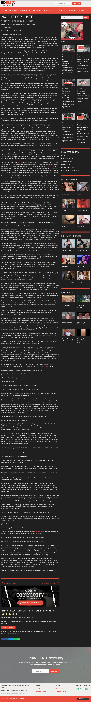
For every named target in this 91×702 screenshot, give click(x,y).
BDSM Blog (82, 10)
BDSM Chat (63, 10)
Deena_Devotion (82, 210)
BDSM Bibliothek (6, 24)
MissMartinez (66, 250)
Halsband (7, 541)
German (81, 698)
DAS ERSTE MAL (66, 164)
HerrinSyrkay (81, 283)
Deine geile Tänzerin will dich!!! (81, 341)
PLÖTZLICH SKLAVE (67, 158)
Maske (20, 162)
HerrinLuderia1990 (68, 283)
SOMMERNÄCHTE (66, 161)
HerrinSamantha (82, 250)
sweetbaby (66, 194)
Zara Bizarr (80, 267)
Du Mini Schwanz (67, 322)
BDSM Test (72, 10)
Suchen (86, 17)
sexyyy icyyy (66, 305)
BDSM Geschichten (11, 10)
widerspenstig (39, 532)
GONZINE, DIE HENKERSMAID (70, 171)
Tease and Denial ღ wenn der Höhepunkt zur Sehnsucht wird (82, 127)
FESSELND (64, 155)
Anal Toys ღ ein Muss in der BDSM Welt (83, 91)
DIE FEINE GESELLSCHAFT (69, 167)
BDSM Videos (37, 10)
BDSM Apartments (50, 10)
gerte (55, 341)
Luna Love (80, 227)
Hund (42, 541)
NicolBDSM (65, 227)
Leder (49, 166)
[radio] (3, 614)
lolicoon (79, 194)
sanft (46, 366)
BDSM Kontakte (25, 10)
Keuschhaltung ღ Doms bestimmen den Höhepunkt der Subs (83, 59)
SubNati (64, 210)
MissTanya (65, 267)
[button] (4, 639)
